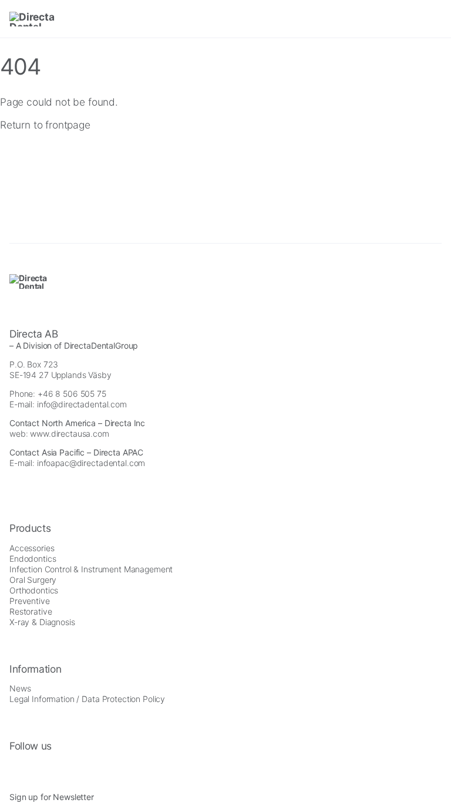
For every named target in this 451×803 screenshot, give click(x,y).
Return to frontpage (45, 125)
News (20, 688)
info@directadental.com (82, 404)
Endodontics (32, 559)
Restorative (30, 611)
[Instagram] (13, 767)
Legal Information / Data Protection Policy (87, 699)
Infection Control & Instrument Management (91, 569)
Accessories (31, 548)
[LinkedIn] (45, 767)
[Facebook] (29, 767)
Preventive (29, 601)
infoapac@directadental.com (91, 463)
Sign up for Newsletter (51, 797)
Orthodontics (33, 590)
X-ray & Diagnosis (42, 622)
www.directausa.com (69, 433)
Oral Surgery (32, 580)
